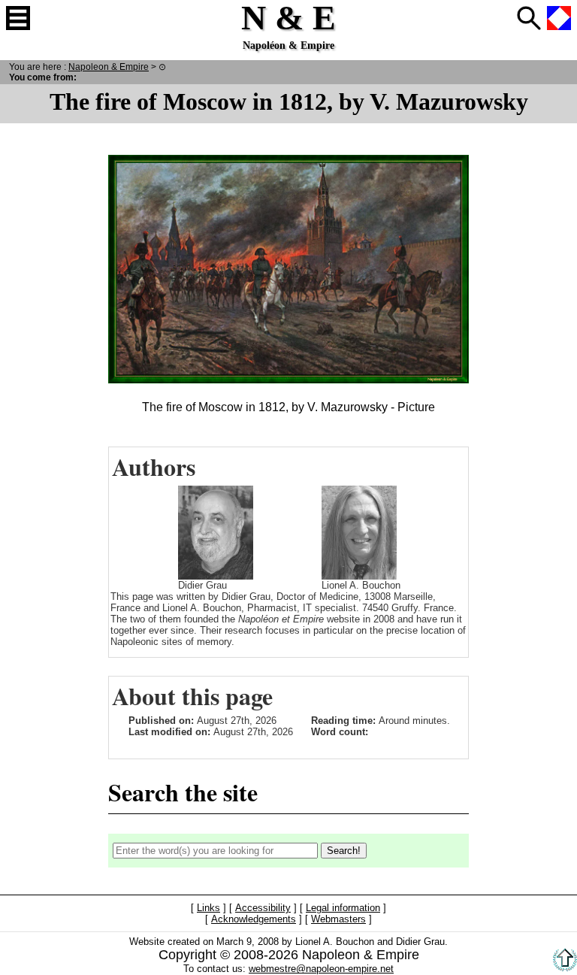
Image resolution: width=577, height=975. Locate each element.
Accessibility (263, 908)
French (559, 18)
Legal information (343, 908)
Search (529, 18)
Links (208, 908)
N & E (108, 66)
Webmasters (338, 919)
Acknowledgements (253, 919)
